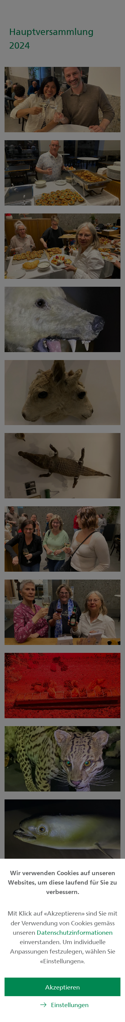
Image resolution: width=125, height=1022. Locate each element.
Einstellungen (70, 1004)
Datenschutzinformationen (75, 932)
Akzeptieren (62, 987)
